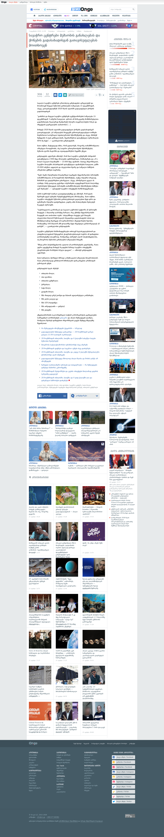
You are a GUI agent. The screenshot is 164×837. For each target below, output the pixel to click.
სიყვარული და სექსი (91, 785)
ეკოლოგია (32, 773)
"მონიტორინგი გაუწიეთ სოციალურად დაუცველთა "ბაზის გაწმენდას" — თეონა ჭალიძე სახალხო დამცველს (68, 424)
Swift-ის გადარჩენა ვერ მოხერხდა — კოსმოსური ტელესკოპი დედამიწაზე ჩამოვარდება (67, 646)
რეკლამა (126, 16)
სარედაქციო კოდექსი (98, 743)
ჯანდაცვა (32, 778)
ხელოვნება (60, 779)
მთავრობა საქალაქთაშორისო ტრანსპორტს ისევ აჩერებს (64, 345)
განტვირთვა (24, 2)
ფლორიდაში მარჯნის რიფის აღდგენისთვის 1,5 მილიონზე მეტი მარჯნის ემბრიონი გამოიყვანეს (93, 610)
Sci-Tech (60, 766)
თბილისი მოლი (52, 385)
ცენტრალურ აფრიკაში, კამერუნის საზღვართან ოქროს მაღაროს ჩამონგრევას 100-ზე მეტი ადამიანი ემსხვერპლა (122, 512)
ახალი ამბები (13, 2)
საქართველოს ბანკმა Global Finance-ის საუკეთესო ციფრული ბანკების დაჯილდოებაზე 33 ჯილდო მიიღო (123, 503)
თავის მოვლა (88, 762)
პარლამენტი (33, 755)
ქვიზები (93, 16)
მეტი (129, 20)
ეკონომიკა (121, 20)
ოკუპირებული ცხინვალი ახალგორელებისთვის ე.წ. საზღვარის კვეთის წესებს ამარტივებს (94, 424)
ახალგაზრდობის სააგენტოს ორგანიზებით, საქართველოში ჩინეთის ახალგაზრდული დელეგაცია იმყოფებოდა (40, 610)
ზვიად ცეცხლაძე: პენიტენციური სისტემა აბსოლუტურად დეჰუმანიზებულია (122, 222)
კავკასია (31, 762)
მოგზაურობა (88, 770)
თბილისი (32, 780)
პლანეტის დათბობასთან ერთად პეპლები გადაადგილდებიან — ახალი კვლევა (67, 502)
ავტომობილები (89, 773)
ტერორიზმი (32, 757)
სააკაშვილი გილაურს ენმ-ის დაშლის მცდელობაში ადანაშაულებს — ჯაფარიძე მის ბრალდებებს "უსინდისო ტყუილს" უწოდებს (67, 717)
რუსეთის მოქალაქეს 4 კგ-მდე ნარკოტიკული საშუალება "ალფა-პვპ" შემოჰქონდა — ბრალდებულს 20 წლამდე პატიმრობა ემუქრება (67, 610)
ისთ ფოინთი (64, 385)
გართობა (87, 778)
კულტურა (61, 776)
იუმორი (86, 780)
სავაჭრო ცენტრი (76, 385)
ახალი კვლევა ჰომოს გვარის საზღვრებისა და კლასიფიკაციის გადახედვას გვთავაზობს (93, 646)
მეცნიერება (60, 773)
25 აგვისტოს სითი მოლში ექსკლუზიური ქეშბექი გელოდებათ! (40, 574)
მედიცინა (87, 757)
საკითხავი (104, 16)
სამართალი (33, 785)
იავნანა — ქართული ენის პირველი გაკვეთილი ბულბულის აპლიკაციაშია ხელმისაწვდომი (87, 455)
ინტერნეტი (60, 770)
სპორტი (60, 784)
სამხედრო (32, 767)
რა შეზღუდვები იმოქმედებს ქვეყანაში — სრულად (61, 328)
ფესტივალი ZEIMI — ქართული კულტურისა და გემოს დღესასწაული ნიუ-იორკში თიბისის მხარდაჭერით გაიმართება (122, 282)
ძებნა (45, 2)
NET (66, 16)
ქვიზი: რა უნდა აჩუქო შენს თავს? (93, 538)
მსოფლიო (32, 760)
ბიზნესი (79, 31)
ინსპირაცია (87, 788)
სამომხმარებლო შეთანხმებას (68, 821)
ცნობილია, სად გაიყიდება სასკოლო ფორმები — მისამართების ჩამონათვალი (67, 681)
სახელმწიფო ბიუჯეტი (63, 760)
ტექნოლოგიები (62, 768)
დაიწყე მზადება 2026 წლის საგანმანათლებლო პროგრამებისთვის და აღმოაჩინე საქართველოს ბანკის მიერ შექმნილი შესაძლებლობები (122, 522)
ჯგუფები (36, 9)
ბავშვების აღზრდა (90, 760)
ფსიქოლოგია (88, 755)
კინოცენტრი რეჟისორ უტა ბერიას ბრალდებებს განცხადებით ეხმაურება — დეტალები (122, 496)
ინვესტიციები (51, 9)
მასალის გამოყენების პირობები (117, 743)
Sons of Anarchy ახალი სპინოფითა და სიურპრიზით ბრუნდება (40, 646)
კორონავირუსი (42, 387)
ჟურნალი (57, 16)
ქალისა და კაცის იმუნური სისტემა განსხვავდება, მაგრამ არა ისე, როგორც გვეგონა (40, 502)
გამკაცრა (63, 318)
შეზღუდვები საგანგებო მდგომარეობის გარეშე (65, 387)
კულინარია (88, 775)
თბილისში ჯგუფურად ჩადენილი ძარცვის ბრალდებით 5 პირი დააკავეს (93, 717)
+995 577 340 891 (53, 817)
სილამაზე (87, 768)
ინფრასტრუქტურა (35, 788)
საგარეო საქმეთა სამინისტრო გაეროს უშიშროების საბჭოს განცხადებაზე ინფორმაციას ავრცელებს (40, 681)
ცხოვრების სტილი (92, 766)
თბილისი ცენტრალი (90, 387)
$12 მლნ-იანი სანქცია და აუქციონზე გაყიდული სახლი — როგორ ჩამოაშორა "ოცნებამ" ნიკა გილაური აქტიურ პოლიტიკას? (122, 402)
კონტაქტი (132, 743)
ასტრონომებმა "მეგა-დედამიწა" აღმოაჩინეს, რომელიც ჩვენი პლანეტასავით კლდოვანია (67, 574)
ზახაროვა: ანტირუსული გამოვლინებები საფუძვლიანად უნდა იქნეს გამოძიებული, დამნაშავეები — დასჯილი (48, 456)
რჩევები (86, 790)
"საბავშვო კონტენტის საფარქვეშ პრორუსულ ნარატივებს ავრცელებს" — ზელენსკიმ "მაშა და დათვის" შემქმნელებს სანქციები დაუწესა (122, 164)
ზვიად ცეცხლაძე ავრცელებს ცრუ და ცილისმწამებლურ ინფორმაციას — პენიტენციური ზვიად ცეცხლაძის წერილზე (93, 574)
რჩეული (115, 16)
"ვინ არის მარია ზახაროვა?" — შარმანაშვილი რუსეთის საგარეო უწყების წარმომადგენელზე (42, 424)
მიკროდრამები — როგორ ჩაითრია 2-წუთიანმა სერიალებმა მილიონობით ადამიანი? (93, 502)
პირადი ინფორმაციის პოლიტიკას (92, 821)
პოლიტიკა (101, 20)
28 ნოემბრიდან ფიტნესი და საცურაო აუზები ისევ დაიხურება (65, 348)
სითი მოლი (86, 385)
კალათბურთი (61, 792)
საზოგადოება (111, 20)
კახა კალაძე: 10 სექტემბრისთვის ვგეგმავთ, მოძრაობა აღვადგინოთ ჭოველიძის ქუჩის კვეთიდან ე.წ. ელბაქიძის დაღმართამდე (93, 681)
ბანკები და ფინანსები (63, 755)
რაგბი (58, 789)
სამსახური (87, 783)
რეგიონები (32, 783)
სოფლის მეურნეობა (63, 762)
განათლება (32, 775)
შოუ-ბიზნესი (60, 781)
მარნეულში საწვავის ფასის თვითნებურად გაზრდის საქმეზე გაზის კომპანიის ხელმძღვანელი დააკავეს (40, 538)
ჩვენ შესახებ (77, 743)
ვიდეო (75, 16)
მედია (31, 790)
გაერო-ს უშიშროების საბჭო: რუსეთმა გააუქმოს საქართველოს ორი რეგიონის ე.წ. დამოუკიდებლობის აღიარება (122, 372)
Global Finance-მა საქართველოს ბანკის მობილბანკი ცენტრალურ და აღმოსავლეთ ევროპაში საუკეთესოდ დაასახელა (40, 717)
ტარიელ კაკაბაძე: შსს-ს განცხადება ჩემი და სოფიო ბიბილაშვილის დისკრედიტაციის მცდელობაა (122, 312)
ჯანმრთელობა (90, 753)
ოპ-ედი (84, 16)
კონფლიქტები (33, 765)
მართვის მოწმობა (36, 2)
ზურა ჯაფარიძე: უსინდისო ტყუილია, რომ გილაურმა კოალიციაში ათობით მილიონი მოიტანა (122, 194)
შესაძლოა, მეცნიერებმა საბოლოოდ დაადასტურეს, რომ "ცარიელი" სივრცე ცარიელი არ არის (122, 432)
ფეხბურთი (60, 787)
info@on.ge (41, 817)
